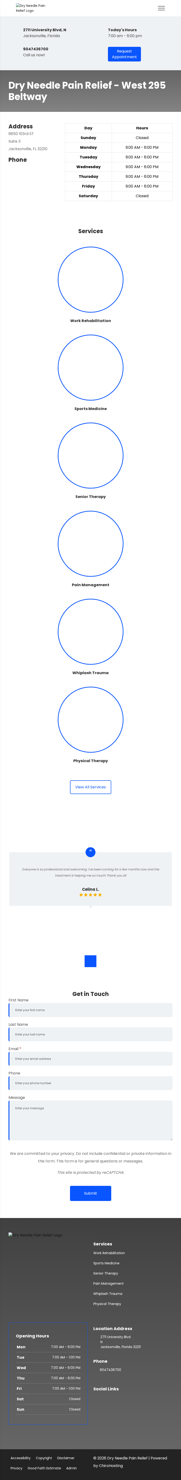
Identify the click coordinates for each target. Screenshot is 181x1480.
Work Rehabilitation (109, 1253)
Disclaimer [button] (65, 1458)
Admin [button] (71, 1468)
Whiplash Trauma (107, 1293)
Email (14, 1049)
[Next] (90, 961)
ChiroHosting (111, 1465)
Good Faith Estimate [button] (44, 1468)
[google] (95, 1398)
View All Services (90, 787)
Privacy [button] (16, 1468)
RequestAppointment (124, 54)
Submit (90, 1193)
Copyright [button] (44, 1458)
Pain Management (108, 1283)
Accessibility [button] (21, 1458)
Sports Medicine (106, 1263)
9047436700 (110, 1369)
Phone (14, 1073)
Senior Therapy (105, 1273)
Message (16, 1097)
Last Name (18, 1024)
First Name (18, 1000)
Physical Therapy (107, 1303)
